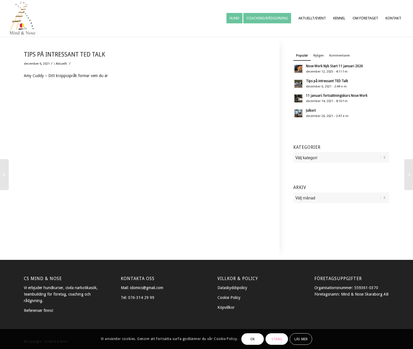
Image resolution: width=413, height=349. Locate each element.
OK (252, 339)
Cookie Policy (228, 297)
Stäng (276, 339)
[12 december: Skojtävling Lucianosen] (4, 174)
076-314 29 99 (141, 297)
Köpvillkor (226, 307)
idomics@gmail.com (146, 287)
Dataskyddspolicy (232, 287)
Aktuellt (61, 64)
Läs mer (301, 339)
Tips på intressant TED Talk (64, 54)
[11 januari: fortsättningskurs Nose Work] (408, 174)
